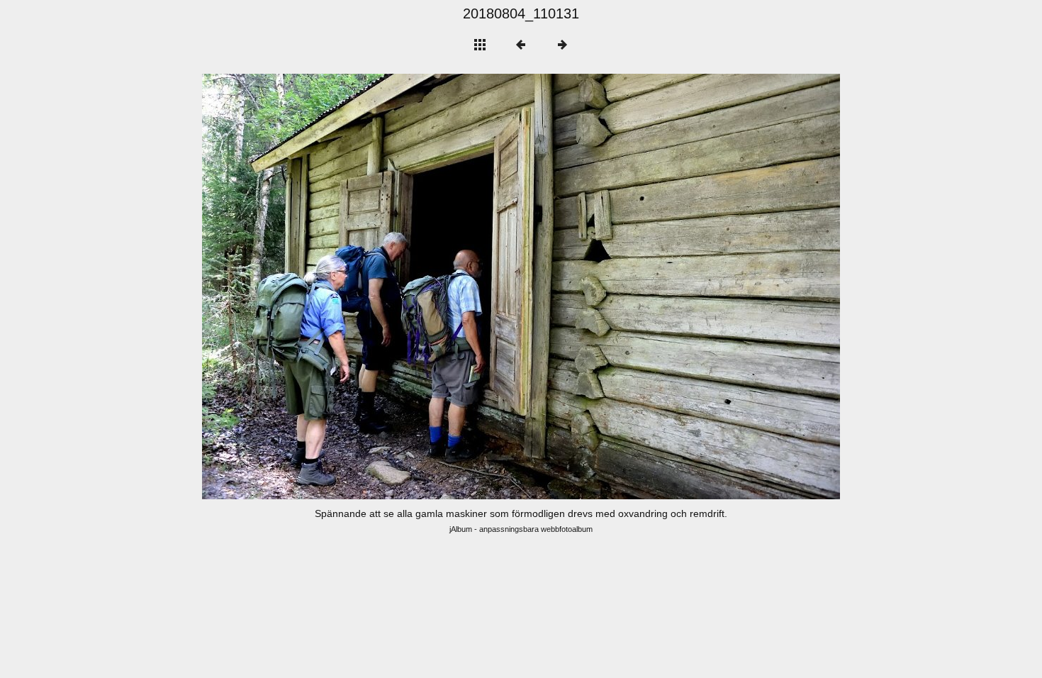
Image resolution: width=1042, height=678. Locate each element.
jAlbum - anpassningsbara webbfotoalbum (521, 529)
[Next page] (648, 286)
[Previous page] (329, 286)
